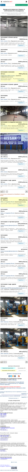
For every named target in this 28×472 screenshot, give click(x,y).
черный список (15, 470)
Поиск (3, 4)
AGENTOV (7, 1)
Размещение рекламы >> (14, 398)
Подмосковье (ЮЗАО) (6, 288)
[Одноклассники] (13, 376)
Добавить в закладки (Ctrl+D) (14, 373)
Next (26, 113)
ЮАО (2, 41)
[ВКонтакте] (9, 376)
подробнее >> (24, 393)
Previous (2, 113)
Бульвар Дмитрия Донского (11, 225)
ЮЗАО (2, 225)
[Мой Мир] (15, 376)
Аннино (5, 41)
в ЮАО (9, 379)
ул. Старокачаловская (11, 383)
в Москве (14, 379)
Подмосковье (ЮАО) (6, 75)
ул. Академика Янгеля (9, 201)
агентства (9, 470)
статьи (5, 470)
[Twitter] (11, 376)
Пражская (6, 238)
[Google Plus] (19, 376)
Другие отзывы (14, 462)
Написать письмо (14, 466)
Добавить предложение (22, 4)
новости (1, 470)
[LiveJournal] (17, 376)
